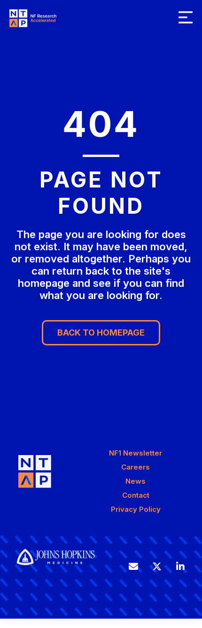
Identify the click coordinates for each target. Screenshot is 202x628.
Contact (135, 495)
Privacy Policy (136, 509)
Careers (135, 467)
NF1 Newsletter (135, 453)
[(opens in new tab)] (56, 569)
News (135, 481)
